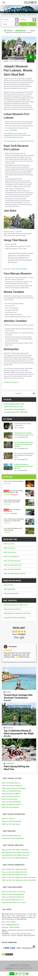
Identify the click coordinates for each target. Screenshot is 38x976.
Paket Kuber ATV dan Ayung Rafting (14, 618)
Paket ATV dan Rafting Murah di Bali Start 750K (13, 491)
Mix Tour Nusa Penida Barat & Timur (13, 900)
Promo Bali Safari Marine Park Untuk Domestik (13, 529)
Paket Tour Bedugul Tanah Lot (11, 783)
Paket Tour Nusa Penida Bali (12, 569)
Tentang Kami (10, 967)
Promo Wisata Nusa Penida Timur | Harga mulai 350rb (12, 501)
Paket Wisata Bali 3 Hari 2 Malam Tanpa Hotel (15, 852)
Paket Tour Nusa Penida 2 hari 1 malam (14, 902)
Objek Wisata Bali (20, 30)
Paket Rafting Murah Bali (11, 593)
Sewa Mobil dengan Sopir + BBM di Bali (15, 412)
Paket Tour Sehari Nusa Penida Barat (13, 894)
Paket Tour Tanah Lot (8, 819)
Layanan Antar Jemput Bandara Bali (12, 838)
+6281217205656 (14, 927)
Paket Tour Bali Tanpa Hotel (12, 561)
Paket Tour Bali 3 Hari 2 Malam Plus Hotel (14, 872)
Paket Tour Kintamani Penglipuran (12, 785)
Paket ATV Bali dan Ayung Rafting (12, 510)
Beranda (9, 30)
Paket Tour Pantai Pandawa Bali (11, 821)
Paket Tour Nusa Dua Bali (9, 799)
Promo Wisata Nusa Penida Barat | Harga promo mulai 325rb (14, 520)
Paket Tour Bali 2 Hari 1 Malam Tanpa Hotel (15, 850)
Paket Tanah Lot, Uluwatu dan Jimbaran (14, 788)
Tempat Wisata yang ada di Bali (13, 406)
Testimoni (29, 967)
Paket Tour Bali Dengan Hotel (12, 565)
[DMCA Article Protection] (7, 955)
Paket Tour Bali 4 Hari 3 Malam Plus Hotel (14, 875)
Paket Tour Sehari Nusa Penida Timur (13, 897)
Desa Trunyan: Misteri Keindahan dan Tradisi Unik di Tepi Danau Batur (24, 455)
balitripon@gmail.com (12, 925)
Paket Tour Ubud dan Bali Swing (11, 791)
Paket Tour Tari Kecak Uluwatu (11, 824)
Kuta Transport (17, 968)
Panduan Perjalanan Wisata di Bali (14, 404)
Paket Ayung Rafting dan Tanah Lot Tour (16, 605)
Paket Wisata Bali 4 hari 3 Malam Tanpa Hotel (15, 855)
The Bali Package (28, 968)
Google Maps (13, 130)
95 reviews (22, 634)
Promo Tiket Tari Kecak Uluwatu (13, 481)
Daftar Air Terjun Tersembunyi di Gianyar (22, 141)
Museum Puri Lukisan (11, 382)
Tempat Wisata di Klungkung (19, 269)
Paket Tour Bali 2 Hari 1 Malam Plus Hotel (14, 869)
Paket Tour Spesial (9, 548)
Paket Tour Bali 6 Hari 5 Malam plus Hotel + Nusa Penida (19, 880)
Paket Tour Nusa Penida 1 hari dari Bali (13, 891)
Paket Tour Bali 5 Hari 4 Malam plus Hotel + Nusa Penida (19, 877)
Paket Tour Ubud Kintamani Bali (11, 802)
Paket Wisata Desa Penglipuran (11, 794)
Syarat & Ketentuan (20, 967)
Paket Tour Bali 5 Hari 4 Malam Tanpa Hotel (15, 858)
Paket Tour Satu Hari (10, 552)
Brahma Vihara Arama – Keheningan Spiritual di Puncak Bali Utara (23, 466)
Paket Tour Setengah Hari (11, 556)
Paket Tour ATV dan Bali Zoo (12, 609)
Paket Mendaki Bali (9, 589)
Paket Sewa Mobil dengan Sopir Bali (14, 573)
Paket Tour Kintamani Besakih (11, 796)
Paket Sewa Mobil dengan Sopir (11, 835)
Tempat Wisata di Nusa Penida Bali (14, 409)
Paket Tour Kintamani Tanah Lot (11, 804)
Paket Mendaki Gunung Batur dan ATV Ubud (17, 613)
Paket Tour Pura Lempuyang (10, 807)
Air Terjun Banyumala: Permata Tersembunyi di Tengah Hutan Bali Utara (23, 444)
